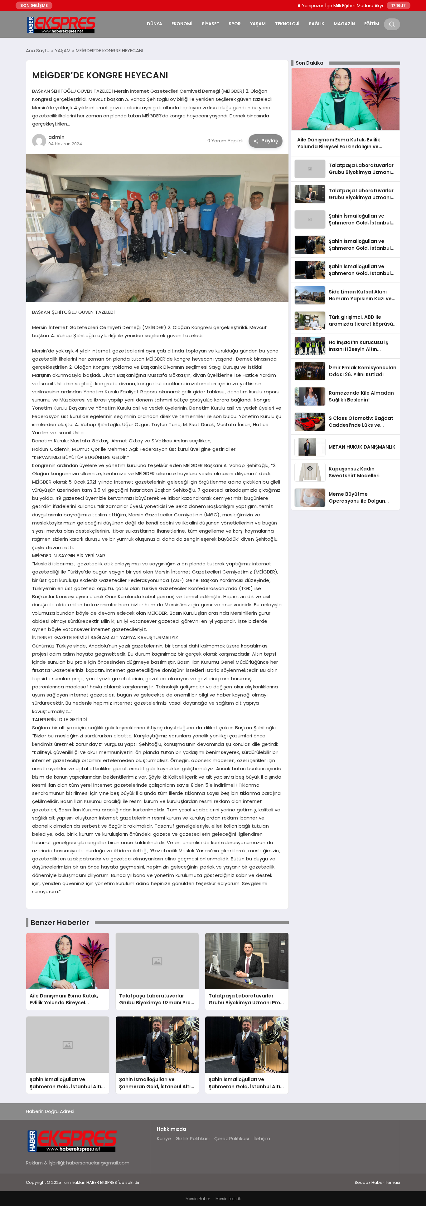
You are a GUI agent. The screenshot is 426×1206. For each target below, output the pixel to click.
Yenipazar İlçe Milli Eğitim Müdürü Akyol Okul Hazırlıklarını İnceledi (348, 5)
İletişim (262, 1138)
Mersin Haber (198, 1198)
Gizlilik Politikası (193, 1138)
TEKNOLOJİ (287, 24)
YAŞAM (258, 24)
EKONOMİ (182, 24)
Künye (164, 1138)
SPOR (235, 24)
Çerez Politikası (231, 1138)
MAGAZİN (344, 24)
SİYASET (210, 24)
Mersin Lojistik (228, 1198)
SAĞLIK (316, 24)
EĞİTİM (371, 24)
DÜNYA (154, 24)
